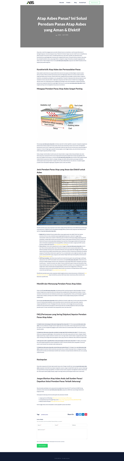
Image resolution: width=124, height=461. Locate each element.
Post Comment (42, 445)
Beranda (62, 2)
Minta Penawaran (94, 2)
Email (56, 425)
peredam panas (44, 414)
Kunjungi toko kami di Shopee (57, 401)
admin (59, 34)
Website (74, 425)
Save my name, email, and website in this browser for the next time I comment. (51, 441)
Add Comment (41, 429)
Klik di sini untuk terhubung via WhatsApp (62, 398)
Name (39, 425)
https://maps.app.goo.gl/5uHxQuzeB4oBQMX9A (70, 399)
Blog (75, 2)
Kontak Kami (82, 2)
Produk (68, 2)
